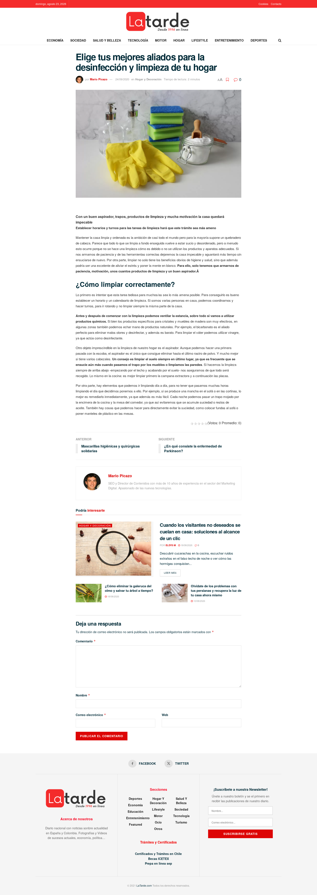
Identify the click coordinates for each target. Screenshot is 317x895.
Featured (135, 824)
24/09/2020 (122, 79)
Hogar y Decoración (148, 79)
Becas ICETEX (158, 858)
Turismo (181, 822)
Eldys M (171, 545)
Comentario (86, 641)
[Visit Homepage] (158, 22)
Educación (135, 811)
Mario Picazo (98, 79)
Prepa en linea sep (158, 863)
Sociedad (78, 40)
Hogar (179, 40)
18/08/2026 (186, 545)
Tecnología (138, 40)
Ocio (158, 822)
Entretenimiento (229, 40)
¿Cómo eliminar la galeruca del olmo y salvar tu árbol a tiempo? (129, 588)
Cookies (263, 4)
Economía (55, 40)
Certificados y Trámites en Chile (158, 853)
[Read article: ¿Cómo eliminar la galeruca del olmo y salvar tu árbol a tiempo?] (89, 593)
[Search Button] (279, 40)
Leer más (172, 572)
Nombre (83, 695)
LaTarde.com (144, 885)
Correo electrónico (91, 715)
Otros (158, 829)
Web (165, 715)
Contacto (276, 4)
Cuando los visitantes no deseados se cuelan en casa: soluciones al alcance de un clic (200, 531)
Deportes (259, 40)
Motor (160, 40)
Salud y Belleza (107, 40)
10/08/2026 (199, 601)
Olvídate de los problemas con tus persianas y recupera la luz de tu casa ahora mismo (216, 590)
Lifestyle (199, 40)
